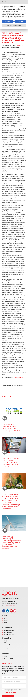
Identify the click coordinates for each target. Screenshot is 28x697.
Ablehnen (7, 21)
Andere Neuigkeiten (15, 47)
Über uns (6, 618)
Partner (6, 620)
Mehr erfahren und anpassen (14, 25)
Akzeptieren (20, 21)
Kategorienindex (8, 632)
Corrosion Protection (9, 645)
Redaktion (19, 45)
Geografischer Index (9, 634)
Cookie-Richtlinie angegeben (10, 11)
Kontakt (6, 622)
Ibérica (5, 647)
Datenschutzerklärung (10, 692)
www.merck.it (19, 377)
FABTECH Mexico (9, 658)
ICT (5, 643)
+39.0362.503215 (10, 606)
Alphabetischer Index (9, 630)
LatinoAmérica (7, 649)
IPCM (5, 641)
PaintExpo (6, 656)
